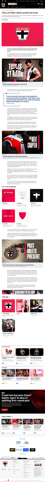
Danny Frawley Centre (27, 467)
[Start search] (40, 7)
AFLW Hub (14, 473)
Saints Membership (15, 462)
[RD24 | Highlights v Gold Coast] (17, 426)
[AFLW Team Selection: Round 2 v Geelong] (36, 376)
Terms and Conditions (18, 480)
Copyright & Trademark (31, 480)
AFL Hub (14, 471)
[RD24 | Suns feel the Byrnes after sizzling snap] (38, 426)
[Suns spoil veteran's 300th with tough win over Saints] (22, 376)
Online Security (38, 480)
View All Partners (22, 453)
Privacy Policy (25, 480)
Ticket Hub (14, 466)
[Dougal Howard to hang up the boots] (8, 356)
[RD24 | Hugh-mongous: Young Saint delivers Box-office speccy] (28, 426)
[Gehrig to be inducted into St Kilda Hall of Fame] (22, 356)
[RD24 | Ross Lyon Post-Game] (7, 426)
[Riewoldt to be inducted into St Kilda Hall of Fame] (36, 356)
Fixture (14, 464)
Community (25, 462)
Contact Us (12, 480)
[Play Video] (22, 70)
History (24, 470)
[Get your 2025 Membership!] (22, 292)
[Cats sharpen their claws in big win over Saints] (8, 376)
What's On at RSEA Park (16, 469)
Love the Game (9, 469)
